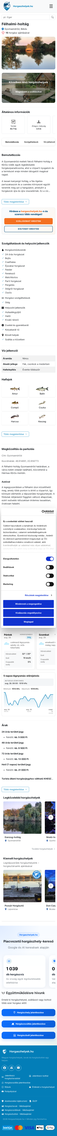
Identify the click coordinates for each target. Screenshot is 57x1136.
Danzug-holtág (13, 837)
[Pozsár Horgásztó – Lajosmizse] (22, 886)
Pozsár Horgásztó (14, 905)
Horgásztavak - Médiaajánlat (18, 1106)
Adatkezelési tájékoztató (16, 1101)
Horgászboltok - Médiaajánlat (18, 1114)
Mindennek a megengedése (28, 604)
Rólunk (8, 1087)
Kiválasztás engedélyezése (29, 613)
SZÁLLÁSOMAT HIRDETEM (28, 221)
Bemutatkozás (12, 142)
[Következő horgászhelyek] (50, 817)
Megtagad (28, 622)
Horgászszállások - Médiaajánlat (19, 1110)
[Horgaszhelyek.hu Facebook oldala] (4, 1068)
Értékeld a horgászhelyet (43, 1087)
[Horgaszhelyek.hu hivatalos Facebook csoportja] (11, 1068)
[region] (28, 125)
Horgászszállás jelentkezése (17, 1082)
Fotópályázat (10, 1091)
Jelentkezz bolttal (40, 1076)
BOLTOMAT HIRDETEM (28, 229)
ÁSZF (34, 1101)
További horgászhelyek (42, 849)
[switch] (50, 567)
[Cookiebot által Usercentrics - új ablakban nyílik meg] (42, 512)
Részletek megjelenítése (36, 595)
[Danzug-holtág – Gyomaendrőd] (22, 817)
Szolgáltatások (31, 142)
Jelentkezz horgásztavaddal (12, 1077)
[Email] (18, 1068)
